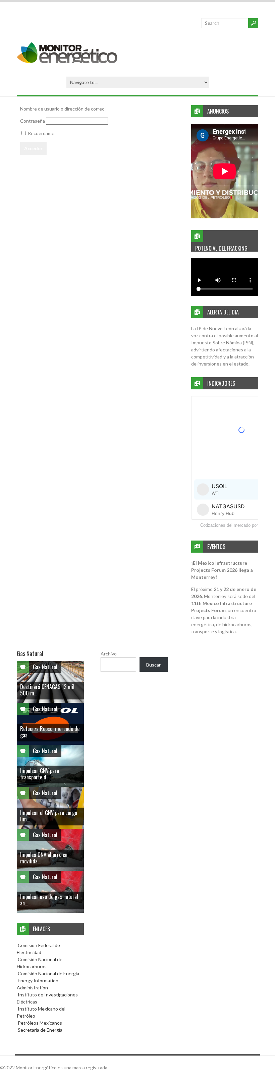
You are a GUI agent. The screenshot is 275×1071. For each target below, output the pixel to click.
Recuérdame (40, 133)
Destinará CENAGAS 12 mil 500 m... (47, 690)
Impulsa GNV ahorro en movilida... (43, 858)
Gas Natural (45, 667)
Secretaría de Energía (39, 1030)
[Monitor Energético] (67, 61)
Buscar (153, 665)
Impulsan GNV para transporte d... (39, 774)
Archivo (109, 653)
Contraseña (32, 121)
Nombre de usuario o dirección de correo (62, 109)
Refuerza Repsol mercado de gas (49, 732)
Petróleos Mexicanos (39, 1023)
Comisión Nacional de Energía (48, 973)
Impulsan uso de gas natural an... (49, 900)
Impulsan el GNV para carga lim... (48, 816)
